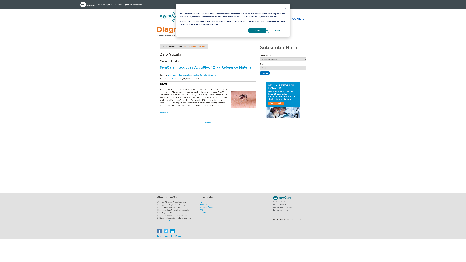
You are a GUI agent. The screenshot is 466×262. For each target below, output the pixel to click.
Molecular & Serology (197, 46)
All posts (208, 123)
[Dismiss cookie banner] (285, 9)
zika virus (172, 75)
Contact (203, 212)
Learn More (137, 5)
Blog (201, 210)
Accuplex (195, 75)
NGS (185, 46)
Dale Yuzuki (172, 79)
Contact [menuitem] (299, 18)
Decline (277, 30)
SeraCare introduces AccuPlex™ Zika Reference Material (206, 67)
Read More (164, 113)
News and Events (206, 207)
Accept (257, 30)
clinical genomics (183, 75)
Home (202, 202)
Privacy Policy (163, 236)
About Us (203, 204)
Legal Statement (178, 236)
